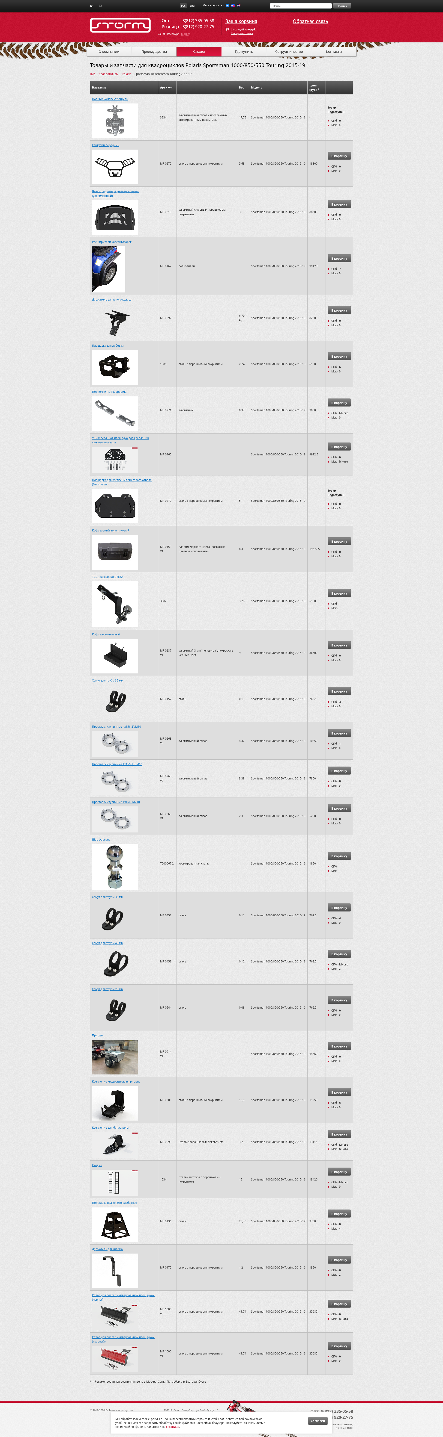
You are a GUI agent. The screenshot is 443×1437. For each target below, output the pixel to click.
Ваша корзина (241, 21)
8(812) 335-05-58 (198, 20)
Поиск (342, 6)
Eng (192, 6)
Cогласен (318, 1421)
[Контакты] (100, 5)
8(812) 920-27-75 (198, 26)
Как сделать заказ (242, 33)
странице (172, 1427)
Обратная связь (310, 21)
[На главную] (91, 5)
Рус (183, 6)
